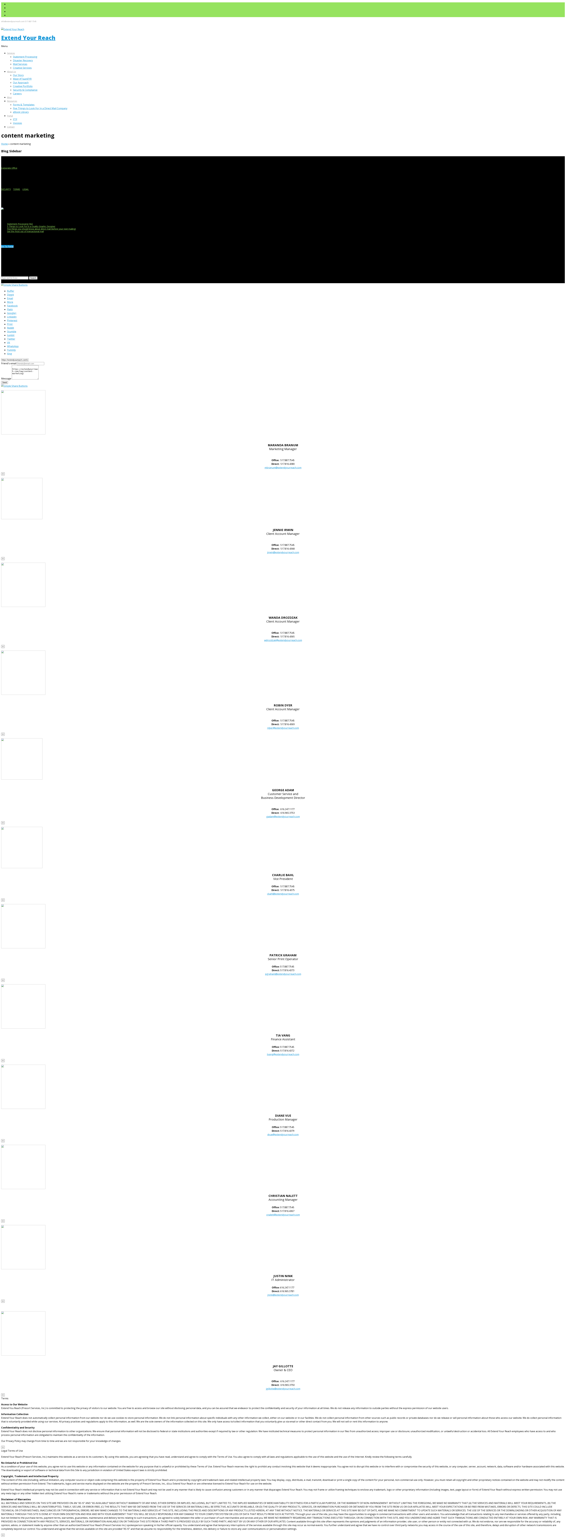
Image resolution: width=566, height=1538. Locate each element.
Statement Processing (25, 56)
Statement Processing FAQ (20, 223)
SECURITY (6, 189)
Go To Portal (7, 246)
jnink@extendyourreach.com (283, 1295)
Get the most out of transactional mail (25, 231)
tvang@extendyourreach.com (283, 1054)
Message (6, 378)
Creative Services (22, 67)
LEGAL (25, 189)
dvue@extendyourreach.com (283, 1134)
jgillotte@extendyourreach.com (283, 1388)
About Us (11, 71)
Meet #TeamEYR (22, 78)
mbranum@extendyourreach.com (283, 467)
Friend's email (8, 363)
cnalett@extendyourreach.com (283, 1214)
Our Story (18, 75)
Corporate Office (9, 168)
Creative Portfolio (23, 86)
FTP (15, 119)
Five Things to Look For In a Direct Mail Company (40, 108)
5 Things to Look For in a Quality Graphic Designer (31, 226)
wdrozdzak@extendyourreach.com (283, 640)
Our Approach (21, 82)
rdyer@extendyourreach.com (283, 728)
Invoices (17, 123)
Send (4, 382)
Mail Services (20, 64)
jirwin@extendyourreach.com (283, 552)
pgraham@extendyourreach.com (283, 974)
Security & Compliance (25, 90)
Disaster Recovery (23, 60)
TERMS (16, 189)
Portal (10, 115)
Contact (11, 126)
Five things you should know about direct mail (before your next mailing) (41, 228)
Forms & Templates (23, 104)
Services (11, 53)
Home (4, 144)
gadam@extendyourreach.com (283, 816)
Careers (17, 93)
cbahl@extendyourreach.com (283, 893)
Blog (9, 97)
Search (33, 278)
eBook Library (21, 112)
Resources (12, 101)
